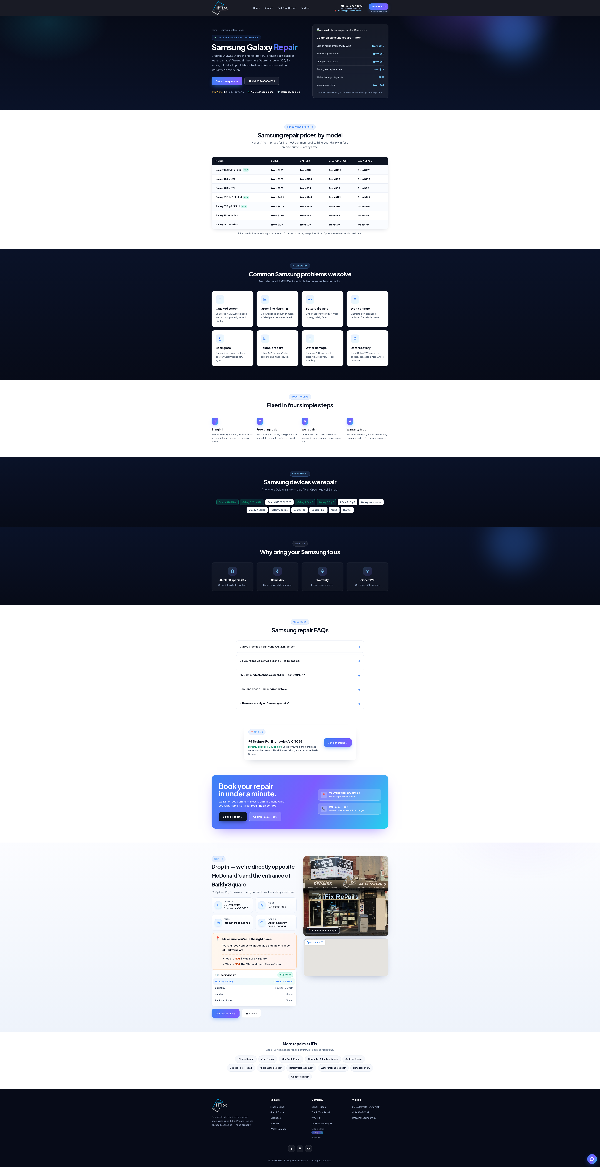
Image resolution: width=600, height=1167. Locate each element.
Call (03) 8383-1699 (265, 816)
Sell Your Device (287, 8)
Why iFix (315, 1117)
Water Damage (278, 1128)
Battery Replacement (301, 1067)
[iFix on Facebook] (291, 1148)
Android (274, 1123)
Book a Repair (379, 6)
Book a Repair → (233, 816)
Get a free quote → (227, 81)
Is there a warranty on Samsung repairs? (265, 703)
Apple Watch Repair (271, 1067)
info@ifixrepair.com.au (364, 1117)
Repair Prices (318, 1106)
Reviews (316, 1137)
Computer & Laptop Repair (323, 1059)
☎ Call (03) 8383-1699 (262, 81)
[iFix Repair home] (220, 8)
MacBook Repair (291, 1059)
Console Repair (300, 1076)
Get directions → (338, 742)
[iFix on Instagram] (300, 1148)
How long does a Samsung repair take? (264, 689)
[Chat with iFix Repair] (592, 1159)
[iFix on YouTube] (308, 1148)
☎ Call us (251, 1013)
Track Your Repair (320, 1112)
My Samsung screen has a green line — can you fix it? (272, 674)
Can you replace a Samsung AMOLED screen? (268, 646)
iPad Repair (267, 1059)
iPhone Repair (246, 1059)
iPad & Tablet (277, 1112)
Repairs (269, 8)
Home (256, 8)
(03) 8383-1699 (360, 1112)
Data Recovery (361, 1067)
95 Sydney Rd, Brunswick (366, 1106)
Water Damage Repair (333, 1067)
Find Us (305, 8)
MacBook (275, 1117)
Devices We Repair (321, 1123)
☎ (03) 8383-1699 (351, 5)
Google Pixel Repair (241, 1067)
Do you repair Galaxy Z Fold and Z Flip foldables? (270, 660)
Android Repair (353, 1059)
